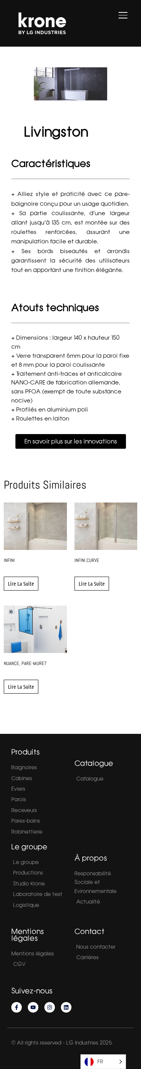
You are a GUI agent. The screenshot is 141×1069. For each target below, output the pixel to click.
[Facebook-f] (16, 1007)
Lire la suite (21, 583)
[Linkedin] (66, 1007)
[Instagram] (49, 1007)
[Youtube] (33, 1007)
